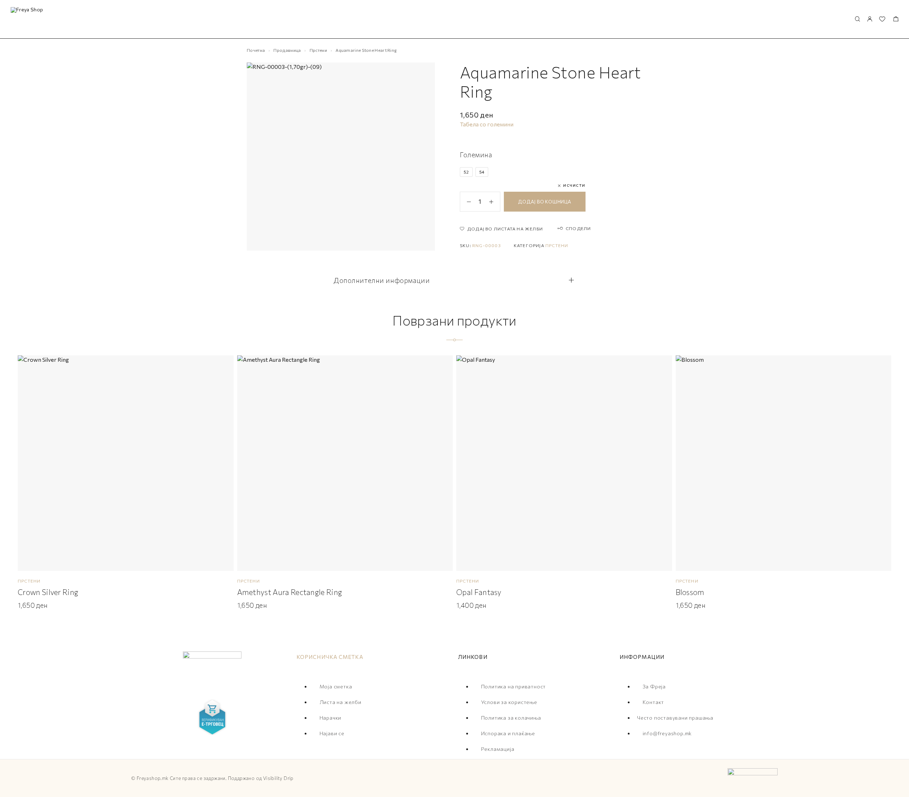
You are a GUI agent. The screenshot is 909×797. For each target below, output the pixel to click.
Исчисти (574, 185)
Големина (476, 155)
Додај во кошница (544, 201)
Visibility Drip (278, 778)
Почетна (256, 50)
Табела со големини (486, 124)
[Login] (870, 19)
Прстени (318, 50)
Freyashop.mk (153, 778)
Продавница (287, 50)
